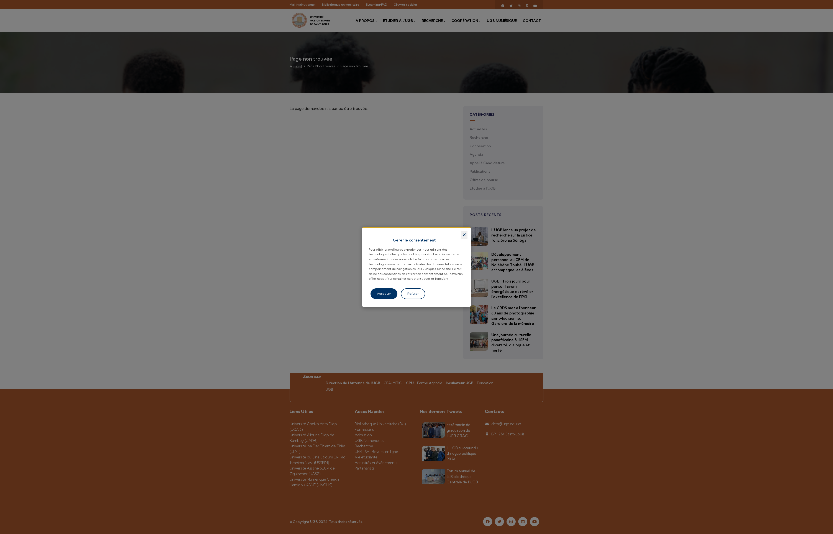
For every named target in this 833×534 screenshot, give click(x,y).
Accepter (384, 294)
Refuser (413, 294)
